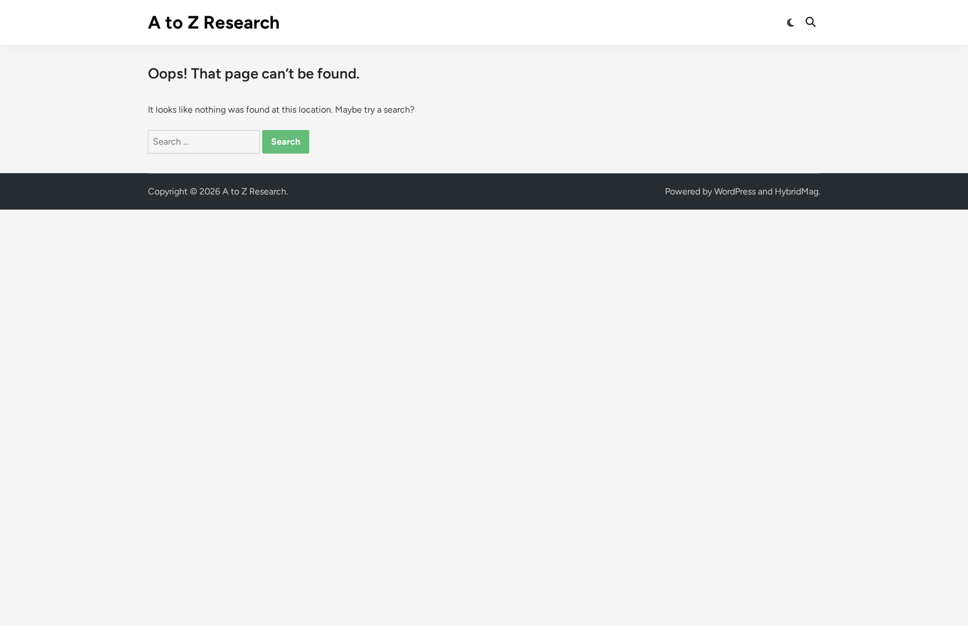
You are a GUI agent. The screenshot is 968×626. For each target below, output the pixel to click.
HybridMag (796, 191)
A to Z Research (214, 22)
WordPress (735, 191)
